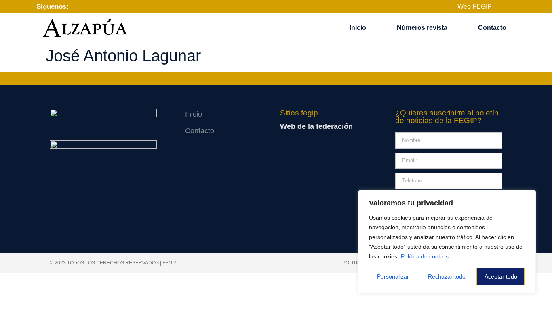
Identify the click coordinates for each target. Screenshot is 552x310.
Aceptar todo (501, 276)
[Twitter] (87, 6)
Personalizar (393, 276)
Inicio (358, 27)
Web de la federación (316, 126)
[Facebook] (75, 6)
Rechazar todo (447, 276)
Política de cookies (425, 256)
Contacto (492, 27)
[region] (447, 242)
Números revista (422, 27)
